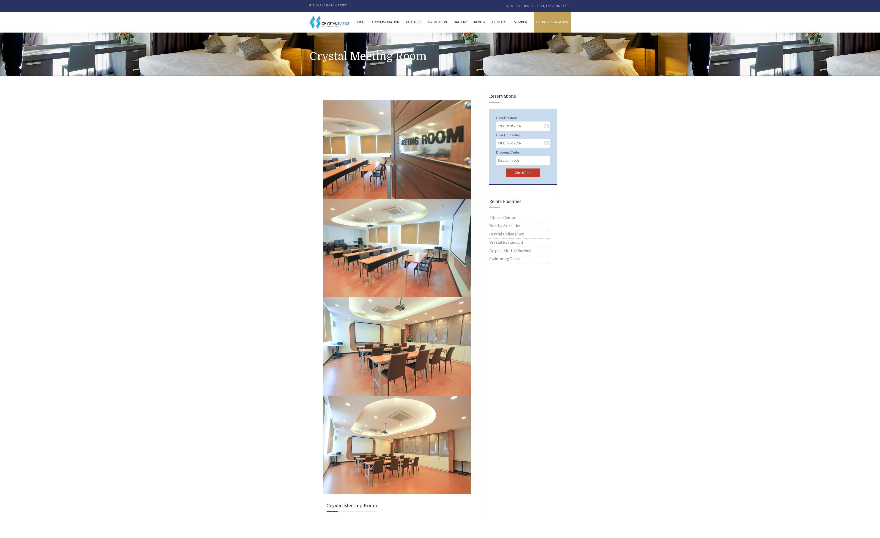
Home (360, 22)
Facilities (413, 22)
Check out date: (508, 135)
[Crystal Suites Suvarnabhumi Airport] (330, 22)
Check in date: (507, 118)
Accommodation (385, 22)
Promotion (437, 22)
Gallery (460, 22)
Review (479, 22)
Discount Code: (508, 152)
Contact (499, 22)
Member (520, 22)
